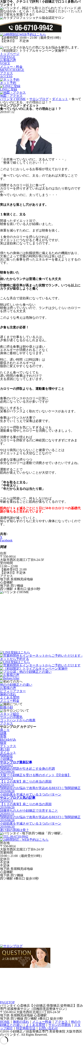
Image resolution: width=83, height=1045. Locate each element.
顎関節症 (6, 755)
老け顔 (5, 749)
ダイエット (60, 99)
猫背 (3, 742)
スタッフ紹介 (9, 713)
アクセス (6, 74)
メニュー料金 (9, 701)
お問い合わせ (48, 1028)
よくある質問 (9, 697)
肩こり (5, 730)
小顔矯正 (6, 759)
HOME (5, 1021)
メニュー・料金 (12, 68)
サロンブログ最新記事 (16, 762)
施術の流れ (8, 694)
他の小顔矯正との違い (16, 684)
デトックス (8, 746)
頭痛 (3, 733)
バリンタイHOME (13, 99)
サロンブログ (39, 99)
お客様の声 (8, 62)
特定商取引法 (25, 1028)
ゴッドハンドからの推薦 (17, 720)
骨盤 (3, 736)
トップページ (9, 55)
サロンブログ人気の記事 (17, 797)
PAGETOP (7, 1002)
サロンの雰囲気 (11, 717)
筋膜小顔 (6, 707)
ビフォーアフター (13, 691)
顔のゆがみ (8, 739)
